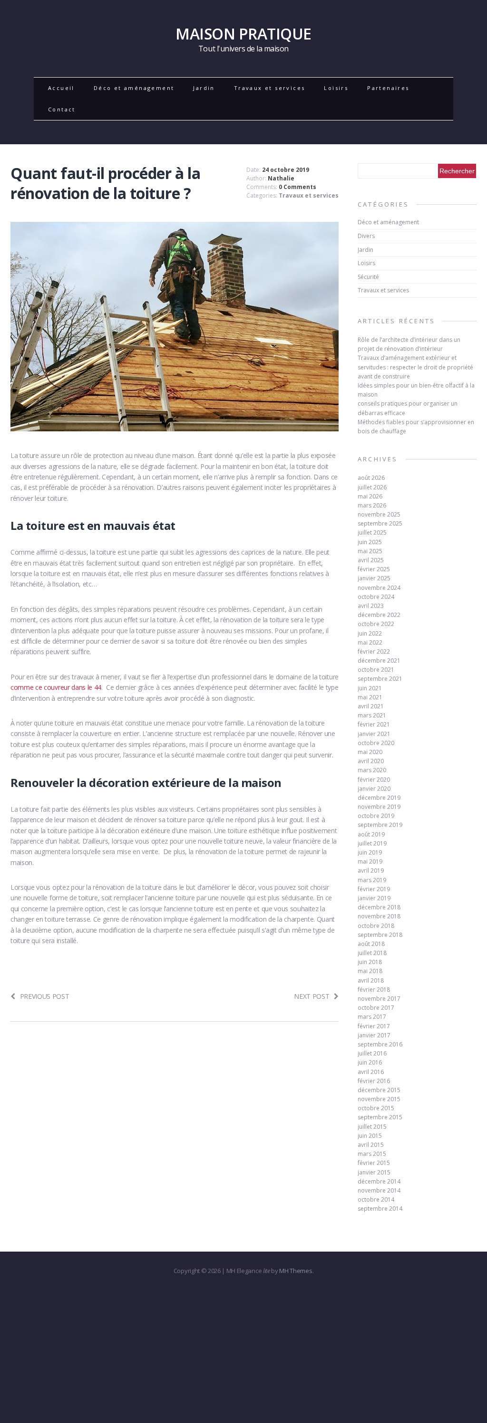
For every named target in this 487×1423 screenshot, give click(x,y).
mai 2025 (370, 551)
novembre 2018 (379, 916)
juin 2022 (370, 633)
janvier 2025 (374, 578)
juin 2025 (370, 542)
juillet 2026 (372, 487)
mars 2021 (372, 715)
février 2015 (374, 1163)
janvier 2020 (374, 789)
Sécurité (368, 277)
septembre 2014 (380, 1208)
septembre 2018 (380, 935)
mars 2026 (372, 505)
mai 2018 (370, 971)
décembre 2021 (379, 661)
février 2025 (374, 569)
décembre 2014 (379, 1181)
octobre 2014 (376, 1199)
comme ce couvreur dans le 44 (55, 687)
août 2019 (371, 834)
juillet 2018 (372, 953)
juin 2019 (370, 852)
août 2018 (371, 944)
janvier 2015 (374, 1172)
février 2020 (374, 780)
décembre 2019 (379, 798)
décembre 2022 (379, 615)
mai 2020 (370, 752)
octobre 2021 (376, 670)
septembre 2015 (380, 1117)
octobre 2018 (376, 926)
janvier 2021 (374, 734)
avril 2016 (371, 1072)
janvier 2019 (374, 898)
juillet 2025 (372, 532)
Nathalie (281, 178)
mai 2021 (370, 697)
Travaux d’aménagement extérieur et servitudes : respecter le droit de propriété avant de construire (415, 367)
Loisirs (336, 87)
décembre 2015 (379, 1090)
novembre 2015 (379, 1099)
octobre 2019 (376, 816)
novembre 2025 (379, 514)
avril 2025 (371, 560)
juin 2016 (370, 1062)
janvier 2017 (374, 1035)
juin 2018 (370, 962)
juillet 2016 (372, 1053)
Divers (366, 236)
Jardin (203, 87)
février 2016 (374, 1081)
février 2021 (374, 724)
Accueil (61, 87)
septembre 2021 (380, 679)
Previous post (44, 996)
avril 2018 (371, 980)
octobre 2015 (376, 1108)
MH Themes (295, 1270)
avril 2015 (371, 1145)
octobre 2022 (376, 624)
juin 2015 (370, 1136)
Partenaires (388, 87)
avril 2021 (371, 706)
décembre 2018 (379, 907)
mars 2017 (372, 1017)
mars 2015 (372, 1154)
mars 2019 (372, 880)
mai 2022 (370, 642)
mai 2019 (370, 861)
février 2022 (374, 651)
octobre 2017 (376, 1008)
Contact (62, 109)
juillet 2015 (372, 1127)
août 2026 (371, 478)
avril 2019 (371, 870)
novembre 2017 (379, 999)
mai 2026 (370, 496)
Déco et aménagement (134, 87)
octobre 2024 (376, 597)
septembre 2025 (380, 523)
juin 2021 (370, 688)
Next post (311, 996)
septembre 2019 (380, 825)
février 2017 (374, 1026)
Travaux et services (269, 87)
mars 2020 (372, 770)
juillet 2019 (372, 843)
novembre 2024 (379, 588)
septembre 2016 (380, 1044)
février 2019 (374, 889)
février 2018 (374, 989)
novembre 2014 (379, 1190)
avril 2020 (371, 761)
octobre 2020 (376, 743)
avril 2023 (371, 606)
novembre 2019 (379, 807)
